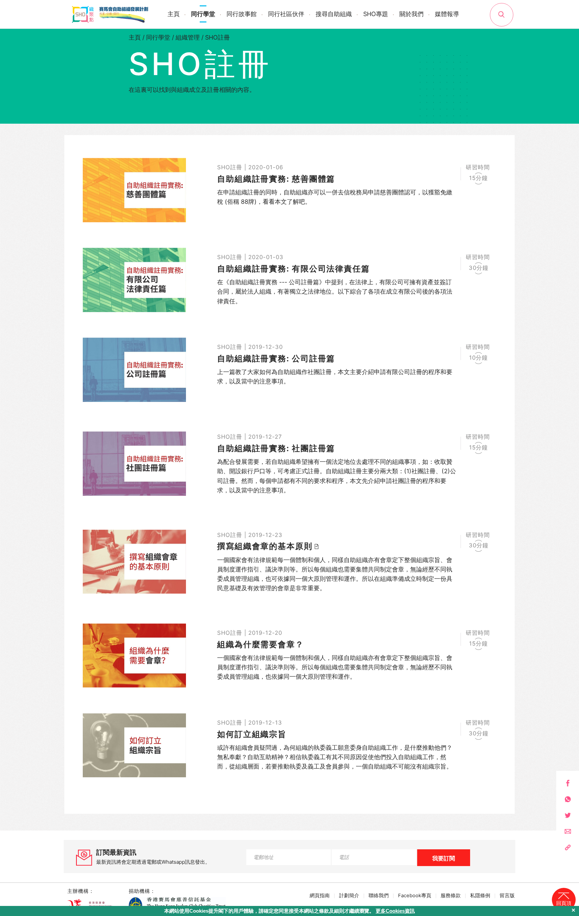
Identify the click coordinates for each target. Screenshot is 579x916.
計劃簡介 (349, 896)
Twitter (568, 815)
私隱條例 (480, 896)
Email (568, 831)
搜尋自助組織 (334, 13)
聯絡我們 (379, 896)
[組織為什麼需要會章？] (289, 655)
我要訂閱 (443, 858)
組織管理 (188, 37)
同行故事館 (242, 13)
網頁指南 (320, 896)
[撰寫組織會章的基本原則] (289, 562)
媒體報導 (447, 13)
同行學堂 (203, 13)
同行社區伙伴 (286, 13)
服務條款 (451, 896)
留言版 (507, 896)
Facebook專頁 (414, 896)
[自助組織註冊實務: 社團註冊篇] (289, 463)
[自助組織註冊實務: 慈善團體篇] (289, 190)
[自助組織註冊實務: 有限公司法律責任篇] (289, 280)
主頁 (174, 13)
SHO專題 (375, 13)
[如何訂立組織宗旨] (289, 745)
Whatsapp (568, 799)
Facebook (568, 783)
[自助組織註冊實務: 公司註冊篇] (289, 369)
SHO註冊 (217, 37)
